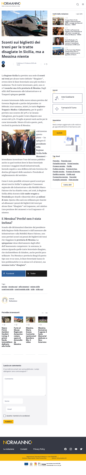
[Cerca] (77, 4)
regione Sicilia (35, 287)
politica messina (59, 174)
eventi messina (73, 164)
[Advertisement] (67, 73)
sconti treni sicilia (7, 289)
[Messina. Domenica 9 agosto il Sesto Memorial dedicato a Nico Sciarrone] (42, 319)
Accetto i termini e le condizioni (18, 416)
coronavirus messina (61, 177)
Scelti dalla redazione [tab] (60, 14)
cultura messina (59, 169)
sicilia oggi (39, 289)
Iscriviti (59, 133)
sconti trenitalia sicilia (22, 289)
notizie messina (59, 172)
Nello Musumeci (24, 287)
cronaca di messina (73, 172)
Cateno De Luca (72, 169)
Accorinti (73, 177)
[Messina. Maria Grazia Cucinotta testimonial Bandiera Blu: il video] (30, 319)
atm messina (74, 180)
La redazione (8, 449)
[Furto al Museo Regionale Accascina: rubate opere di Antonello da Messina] (18, 319)
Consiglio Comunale (60, 180)
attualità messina (60, 164)
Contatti (23, 449)
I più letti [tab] (79, 14)
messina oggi (12, 287)
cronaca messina (59, 166)
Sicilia (33, 289)
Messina (4, 287)
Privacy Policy (39, 449)
